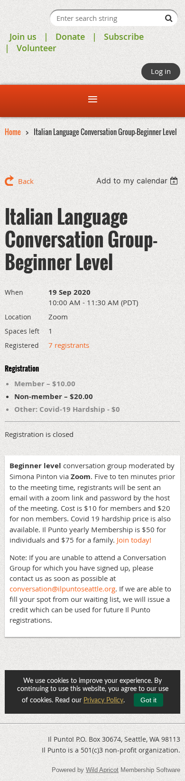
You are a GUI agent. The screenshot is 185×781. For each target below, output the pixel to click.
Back (26, 181)
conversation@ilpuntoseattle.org (62, 588)
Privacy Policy (103, 700)
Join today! (134, 540)
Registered (22, 345)
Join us (23, 36)
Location (18, 316)
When (14, 292)
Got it (148, 700)
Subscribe (124, 36)
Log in (161, 71)
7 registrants (68, 345)
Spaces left (22, 331)
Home (13, 132)
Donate (70, 36)
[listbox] (138, 180)
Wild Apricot (102, 769)
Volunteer (36, 48)
